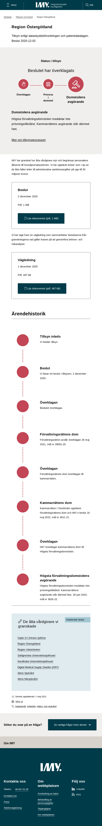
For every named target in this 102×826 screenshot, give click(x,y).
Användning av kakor (48, 793)
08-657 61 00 (21, 789)
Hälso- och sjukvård (46, 706)
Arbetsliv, (31, 706)
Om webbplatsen (46, 815)
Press (6, 802)
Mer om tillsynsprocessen (29, 140)
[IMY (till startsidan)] (51, 767)
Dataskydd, (20, 706)
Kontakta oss (10, 796)
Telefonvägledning (13, 808)
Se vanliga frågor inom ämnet (70, 724)
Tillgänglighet (44, 809)
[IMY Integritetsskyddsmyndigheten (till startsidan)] (51, 5)
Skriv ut (19, 701)
